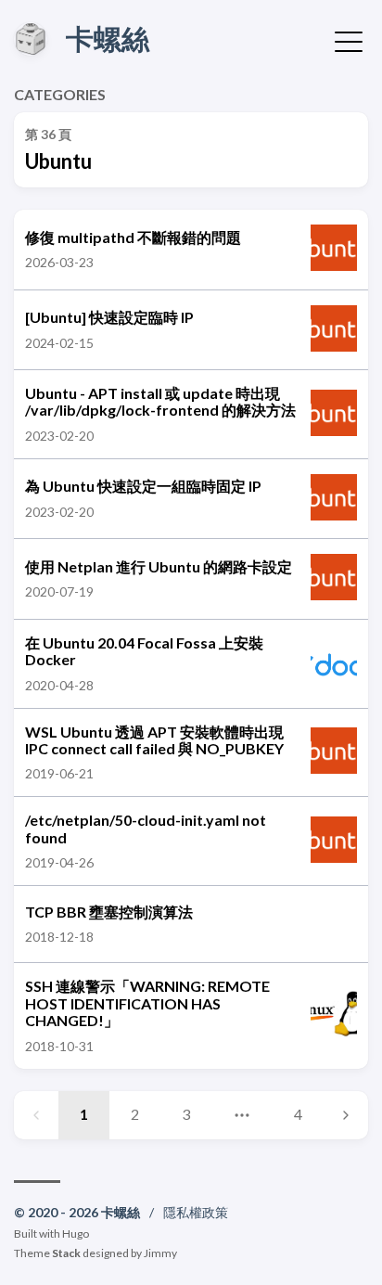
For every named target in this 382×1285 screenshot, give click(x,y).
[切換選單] (348, 40)
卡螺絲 (107, 38)
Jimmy (160, 1253)
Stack (66, 1253)
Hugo (75, 1233)
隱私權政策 (195, 1212)
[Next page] (346, 1115)
